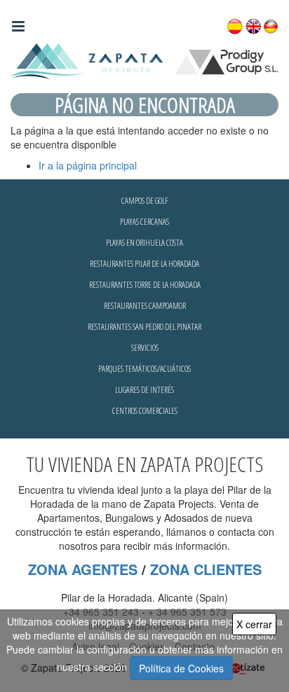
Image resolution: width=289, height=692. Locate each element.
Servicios (145, 348)
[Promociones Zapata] (144, 61)
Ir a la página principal (88, 165)
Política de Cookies (181, 668)
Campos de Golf (144, 201)
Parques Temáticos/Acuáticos (144, 369)
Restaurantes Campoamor (145, 306)
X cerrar (254, 624)
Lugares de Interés (144, 390)
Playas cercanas (144, 222)
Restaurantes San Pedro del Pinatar (144, 327)
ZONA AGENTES (82, 569)
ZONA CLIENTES (206, 569)
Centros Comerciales (144, 411)
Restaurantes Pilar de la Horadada (144, 264)
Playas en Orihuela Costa (144, 243)
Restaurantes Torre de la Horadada (145, 285)
